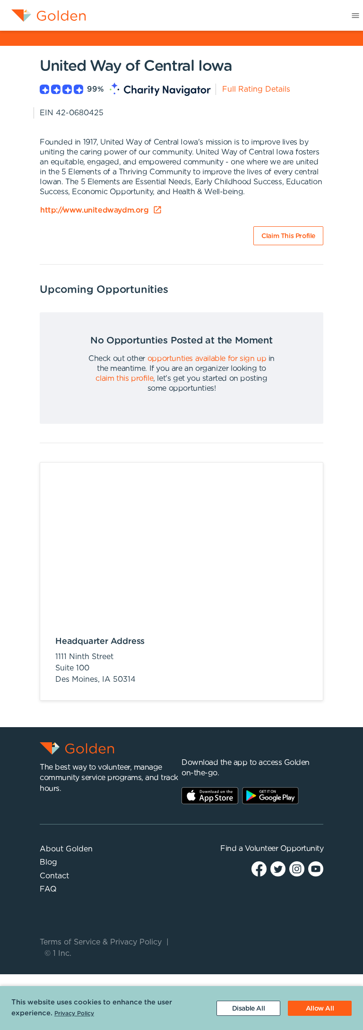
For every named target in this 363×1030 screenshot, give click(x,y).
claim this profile (124, 378)
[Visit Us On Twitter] (277, 868)
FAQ (48, 889)
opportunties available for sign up (206, 358)
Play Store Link (270, 795)
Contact (54, 876)
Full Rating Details (256, 89)
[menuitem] (43, 15)
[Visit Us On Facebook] (259, 868)
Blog (48, 862)
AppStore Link (210, 795)
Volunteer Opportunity (284, 848)
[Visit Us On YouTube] (315, 868)
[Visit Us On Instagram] (296, 868)
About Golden (66, 849)
